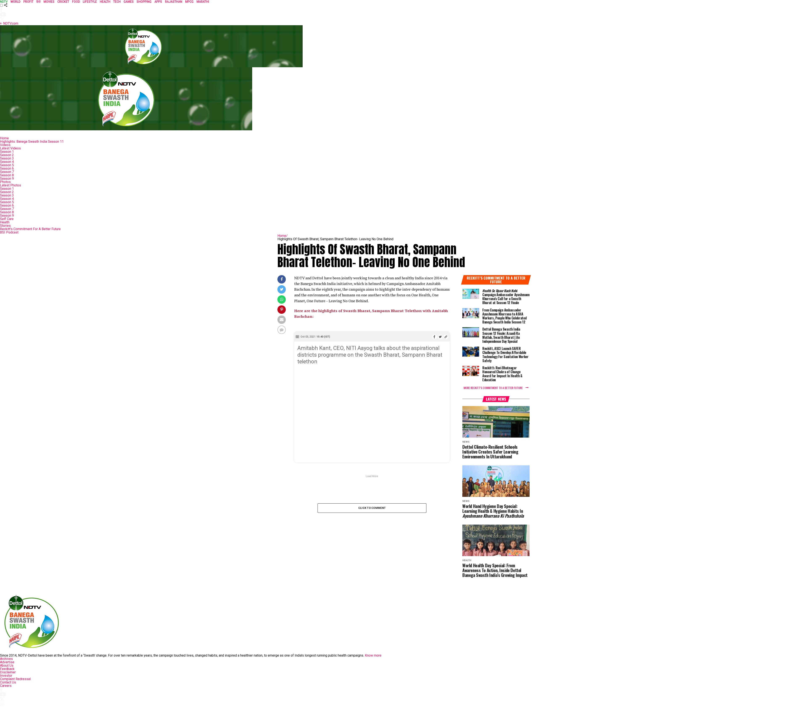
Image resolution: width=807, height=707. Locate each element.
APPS (158, 1)
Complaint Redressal (15, 679)
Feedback (7, 669)
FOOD (76, 1)
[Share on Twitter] (440, 336)
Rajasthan (173, 1)
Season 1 (7, 152)
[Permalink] (445, 336)
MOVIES (49, 1)
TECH (117, 1)
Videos (5, 145)
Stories (5, 226)
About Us (6, 665)
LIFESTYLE (90, 1)
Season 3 (7, 158)
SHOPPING (144, 1)
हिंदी (38, 1)
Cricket (63, 1)
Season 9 (7, 179)
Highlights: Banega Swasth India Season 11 (32, 142)
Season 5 (7, 165)
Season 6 (7, 168)
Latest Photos (10, 185)
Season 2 (7, 155)
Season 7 (7, 172)
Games (129, 1)
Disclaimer (8, 672)
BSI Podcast (9, 232)
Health (4, 222)
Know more (373, 655)
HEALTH (105, 1)
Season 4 (7, 162)
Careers (6, 686)
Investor (6, 676)
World (15, 1)
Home (4, 138)
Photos (5, 182)
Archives (6, 659)
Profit (28, 1)
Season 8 (7, 175)
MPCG (189, 1)
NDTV (4, 1)
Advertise (7, 662)
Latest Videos (10, 148)
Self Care (7, 219)
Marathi (202, 1)
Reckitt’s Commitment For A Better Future (30, 229)
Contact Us (8, 682)
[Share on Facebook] (434, 336)
